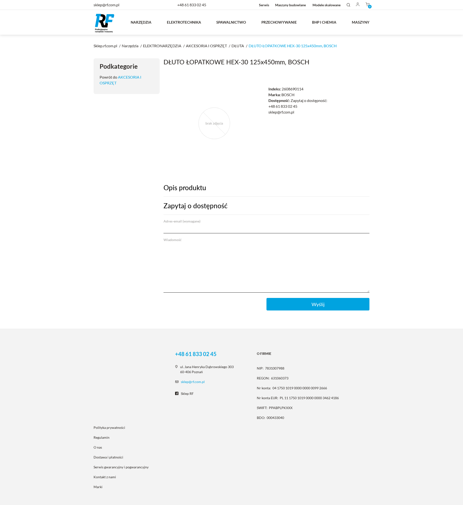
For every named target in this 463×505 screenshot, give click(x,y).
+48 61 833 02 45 (191, 4)
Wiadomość (172, 240)
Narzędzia (141, 22)
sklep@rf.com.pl (193, 382)
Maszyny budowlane (290, 5)
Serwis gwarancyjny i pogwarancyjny (121, 467)
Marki (98, 487)
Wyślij (318, 304)
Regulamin (101, 437)
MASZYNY (360, 22)
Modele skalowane (326, 5)
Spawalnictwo (231, 22)
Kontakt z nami (105, 477)
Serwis (264, 5)
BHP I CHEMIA (324, 22)
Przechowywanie (279, 22)
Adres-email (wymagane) (181, 221)
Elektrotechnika (184, 22)
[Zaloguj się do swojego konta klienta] (358, 4)
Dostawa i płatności (108, 457)
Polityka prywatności (109, 427)
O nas (98, 447)
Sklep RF (187, 393)
